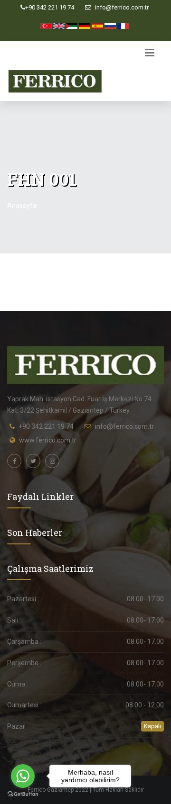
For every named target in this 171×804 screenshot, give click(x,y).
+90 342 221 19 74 (49, 7)
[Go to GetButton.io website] (23, 794)
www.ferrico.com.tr (47, 440)
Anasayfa (22, 205)
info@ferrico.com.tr (121, 7)
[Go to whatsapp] (23, 776)
